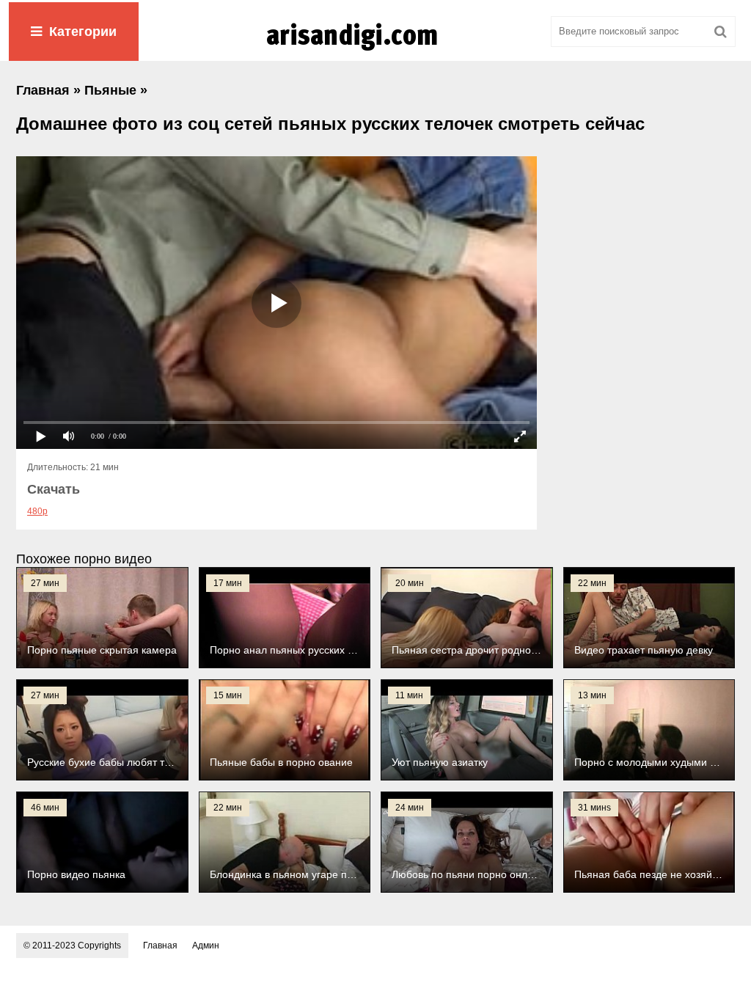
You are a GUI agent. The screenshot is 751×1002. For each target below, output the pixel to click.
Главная (160, 945)
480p (37, 511)
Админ (205, 945)
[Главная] (375, 50)
